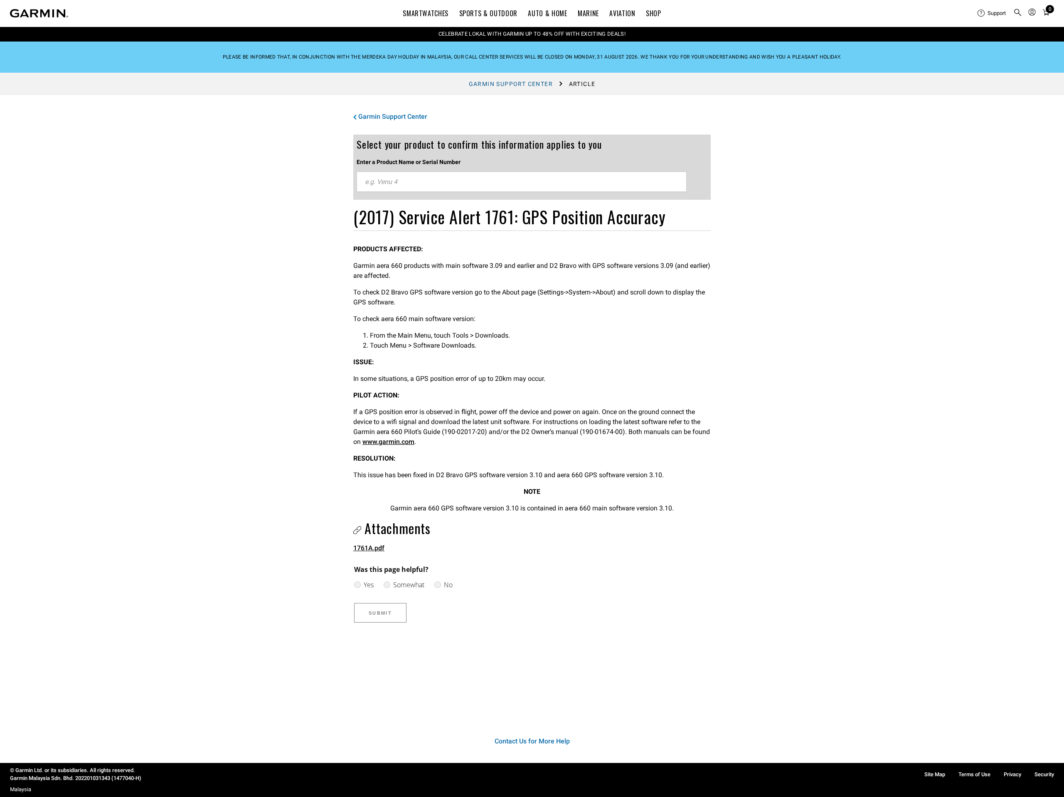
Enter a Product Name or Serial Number (409, 162)
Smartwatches (425, 13)
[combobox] (522, 182)
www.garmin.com (388, 442)
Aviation (622, 13)
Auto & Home (547, 13)
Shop (653, 13)
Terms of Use (974, 774)
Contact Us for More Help (532, 741)
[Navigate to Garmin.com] (39, 13)
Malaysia (20, 789)
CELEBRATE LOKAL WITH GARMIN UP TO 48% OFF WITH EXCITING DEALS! (532, 34)
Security (1044, 774)
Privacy (1012, 774)
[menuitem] (992, 13)
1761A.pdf (368, 548)
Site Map (934, 774)
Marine (588, 13)
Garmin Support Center (511, 84)
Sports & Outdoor (488, 13)
